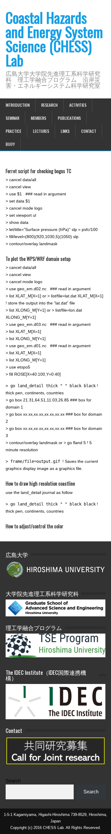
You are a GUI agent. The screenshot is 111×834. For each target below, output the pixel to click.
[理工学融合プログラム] (56, 645)
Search (13, 780)
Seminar (12, 118)
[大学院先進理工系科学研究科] (56, 614)
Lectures (41, 131)
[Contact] (56, 767)
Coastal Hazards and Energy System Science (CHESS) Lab (54, 39)
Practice (13, 131)
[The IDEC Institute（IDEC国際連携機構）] (56, 717)
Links (65, 131)
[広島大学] (56, 569)
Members (38, 118)
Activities (77, 105)
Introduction (18, 105)
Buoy (10, 144)
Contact (88, 131)
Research (49, 105)
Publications (69, 118)
